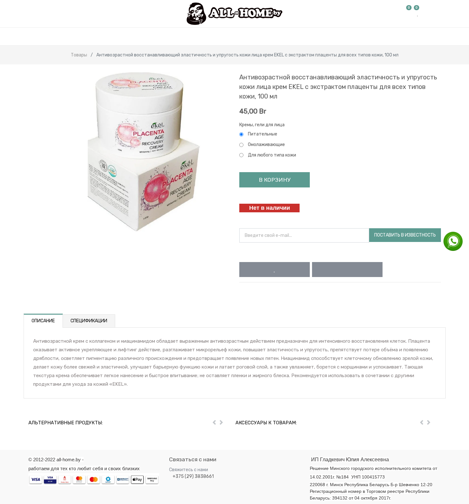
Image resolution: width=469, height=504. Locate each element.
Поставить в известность (405, 235)
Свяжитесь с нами (188, 469)
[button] (274, 269)
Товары (79, 55)
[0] (409, 14)
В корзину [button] (274, 180)
